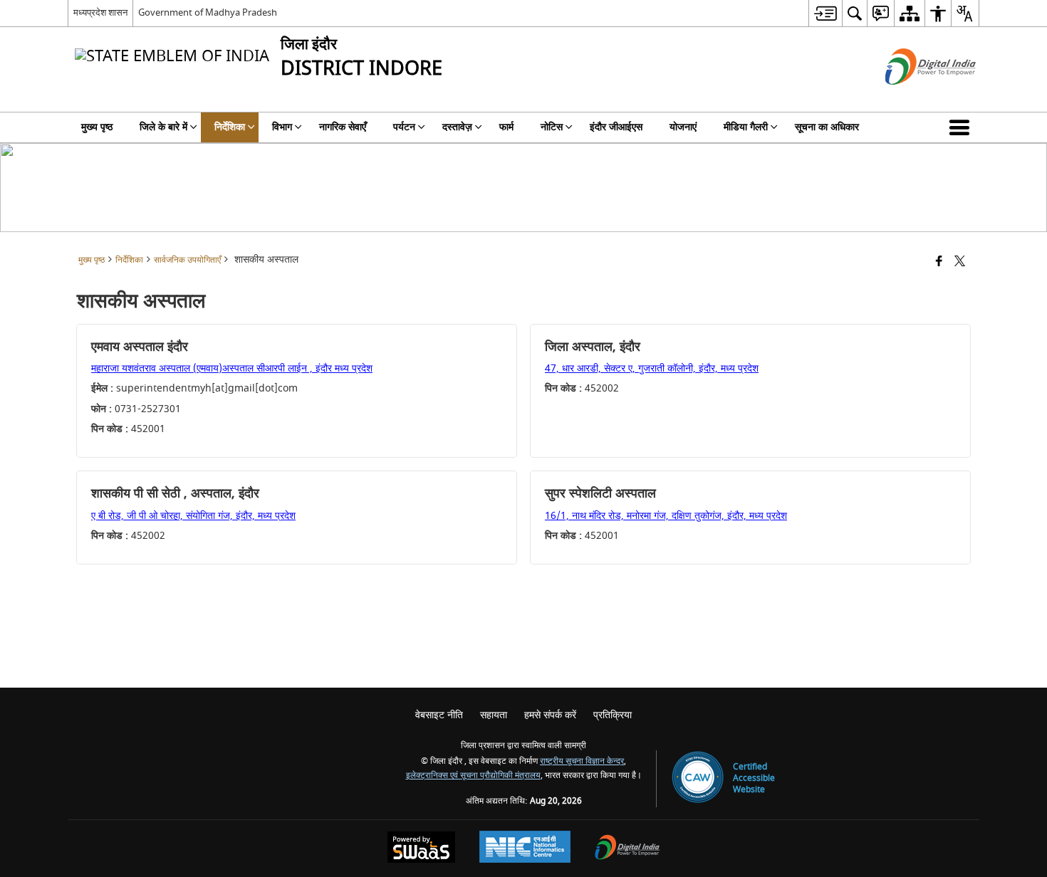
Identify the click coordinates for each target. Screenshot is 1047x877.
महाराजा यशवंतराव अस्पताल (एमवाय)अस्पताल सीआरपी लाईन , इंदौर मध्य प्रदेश (232, 368)
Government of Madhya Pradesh (207, 12)
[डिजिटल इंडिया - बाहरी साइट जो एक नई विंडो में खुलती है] (912, 97)
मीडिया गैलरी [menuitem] (746, 127)
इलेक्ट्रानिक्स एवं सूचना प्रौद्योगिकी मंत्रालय (473, 776)
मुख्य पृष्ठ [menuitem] (97, 127)
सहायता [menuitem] (493, 715)
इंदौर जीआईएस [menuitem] (616, 127)
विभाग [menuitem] (282, 127)
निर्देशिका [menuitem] (229, 127)
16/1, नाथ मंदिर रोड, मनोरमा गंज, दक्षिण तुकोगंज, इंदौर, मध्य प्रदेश (666, 515)
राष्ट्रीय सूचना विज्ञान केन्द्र (582, 761)
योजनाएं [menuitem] (683, 127)
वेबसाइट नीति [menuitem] (439, 715)
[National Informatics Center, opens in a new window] (525, 848)
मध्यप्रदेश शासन (100, 12)
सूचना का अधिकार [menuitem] (827, 127)
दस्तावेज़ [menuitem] (457, 127)
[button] (962, 127)
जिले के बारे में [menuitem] (163, 127)
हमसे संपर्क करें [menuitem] (550, 715)
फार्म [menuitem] (506, 127)
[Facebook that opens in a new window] (939, 262)
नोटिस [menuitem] (552, 127)
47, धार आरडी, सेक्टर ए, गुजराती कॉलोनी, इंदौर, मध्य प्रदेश (652, 368)
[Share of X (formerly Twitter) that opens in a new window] (960, 262)
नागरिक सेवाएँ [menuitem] (342, 127)
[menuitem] (825, 13)
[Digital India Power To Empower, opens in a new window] (627, 849)
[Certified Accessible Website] (697, 778)
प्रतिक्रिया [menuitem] (612, 715)
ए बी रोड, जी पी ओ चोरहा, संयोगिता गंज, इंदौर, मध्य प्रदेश (193, 515)
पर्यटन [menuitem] (404, 127)
